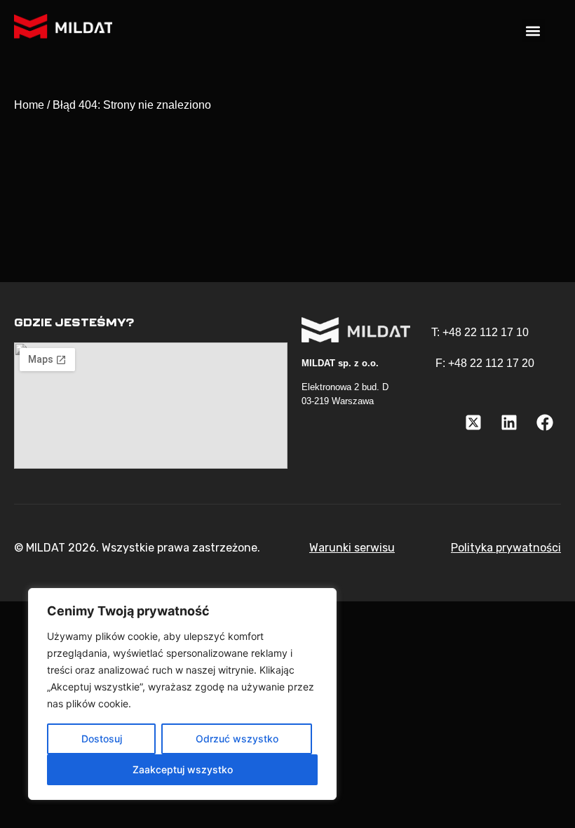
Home (29, 105)
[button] (533, 30)
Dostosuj (101, 738)
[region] (182, 694)
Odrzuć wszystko (237, 738)
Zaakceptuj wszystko (183, 769)
